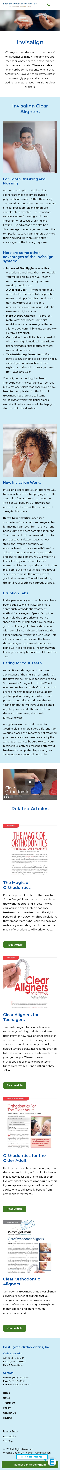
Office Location (13, 1353)
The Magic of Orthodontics (17, 885)
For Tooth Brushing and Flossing (24, 181)
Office (6, 1398)
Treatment (9, 1402)
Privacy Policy (10, 1431)
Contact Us (9, 1412)
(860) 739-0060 (20, 1377)
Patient (7, 1407)
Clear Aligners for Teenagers (21, 1017)
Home (6, 1392)
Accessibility (9, 1436)
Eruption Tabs (15, 593)
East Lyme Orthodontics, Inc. (27, 1347)
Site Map (8, 1441)
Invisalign (30, 42)
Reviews (7, 1417)
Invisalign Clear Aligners (30, 108)
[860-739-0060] (49, 5)
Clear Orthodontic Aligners (21, 1281)
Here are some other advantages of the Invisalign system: (28, 257)
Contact (8, 1372)
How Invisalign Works (22, 483)
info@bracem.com (21, 1384)
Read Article (16, 945)
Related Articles (30, 808)
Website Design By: (13, 1452)
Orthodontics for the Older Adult (24, 1158)
